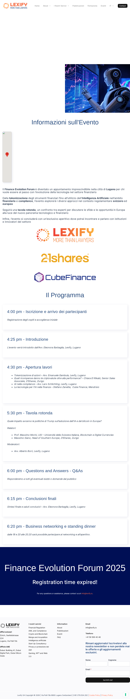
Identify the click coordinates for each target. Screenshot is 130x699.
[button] (122, 6)
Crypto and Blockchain (38, 634)
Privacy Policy (107, 695)
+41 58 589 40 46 (93, 637)
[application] (49, 6)
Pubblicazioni (78, 6)
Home (37, 6)
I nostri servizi (60, 6)
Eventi (103, 6)
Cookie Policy (94, 695)
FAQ (59, 637)
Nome (88, 660)
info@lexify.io (86, 593)
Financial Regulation (37, 628)
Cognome (112, 660)
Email (88, 669)
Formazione (92, 6)
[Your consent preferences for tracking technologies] (125, 694)
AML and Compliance (37, 631)
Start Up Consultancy (37, 643)
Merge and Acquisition (38, 637)
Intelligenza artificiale (37, 640)
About (45, 6)
